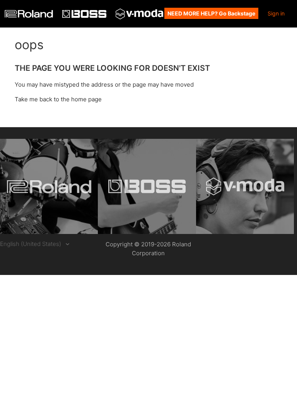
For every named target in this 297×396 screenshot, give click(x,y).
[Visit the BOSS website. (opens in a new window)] (147, 186)
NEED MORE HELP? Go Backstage (211, 13)
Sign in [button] (276, 13)
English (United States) (31, 244)
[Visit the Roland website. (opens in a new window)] (49, 186)
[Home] (30, 15)
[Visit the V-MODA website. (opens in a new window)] (245, 186)
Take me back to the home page (58, 99)
